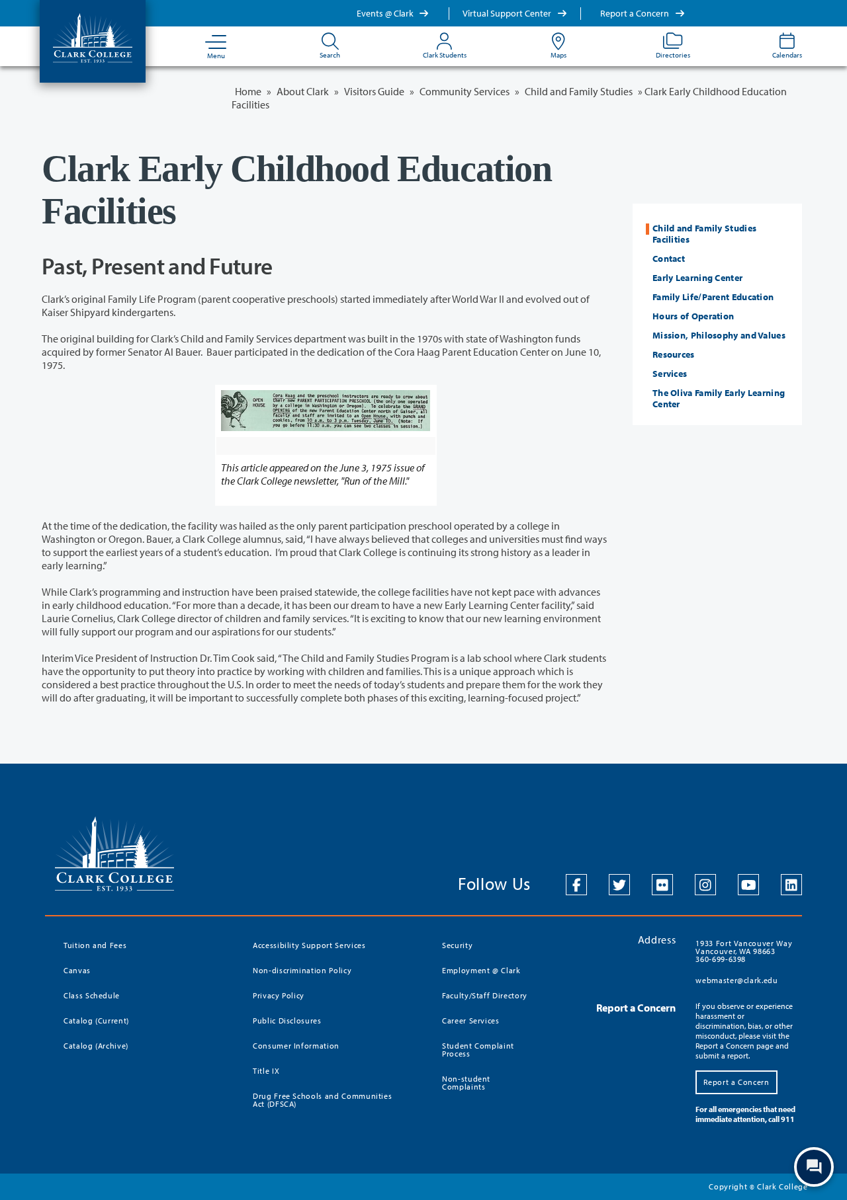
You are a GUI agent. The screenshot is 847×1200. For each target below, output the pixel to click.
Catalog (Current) (96, 1020)
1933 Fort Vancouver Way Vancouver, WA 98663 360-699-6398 (743, 951)
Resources (673, 354)
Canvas (77, 970)
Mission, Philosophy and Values (718, 335)
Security (457, 945)
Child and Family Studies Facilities (704, 233)
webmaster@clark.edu (736, 980)
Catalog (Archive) (96, 1046)
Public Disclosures (287, 1020)
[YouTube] (748, 884)
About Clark (303, 91)
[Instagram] (705, 884)
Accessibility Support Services (309, 945)
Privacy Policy (278, 995)
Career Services (471, 1020)
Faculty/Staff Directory (484, 995)
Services (669, 374)
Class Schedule (92, 995)
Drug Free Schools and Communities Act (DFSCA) (322, 1100)
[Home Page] (92, 37)
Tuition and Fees (95, 945)
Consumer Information (296, 1046)
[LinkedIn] (791, 884)
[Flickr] (662, 884)
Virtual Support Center (508, 13)
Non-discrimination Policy (302, 970)
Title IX (266, 1071)
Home (248, 91)
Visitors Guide (374, 91)
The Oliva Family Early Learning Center (718, 398)
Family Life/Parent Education (713, 297)
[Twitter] (619, 884)
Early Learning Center (697, 278)
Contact (668, 258)
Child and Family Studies (579, 91)
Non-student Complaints (466, 1083)
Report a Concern (635, 13)
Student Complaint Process (478, 1050)
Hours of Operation (693, 316)
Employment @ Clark (481, 970)
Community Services (465, 91)
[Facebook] (576, 884)
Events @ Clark (386, 13)
